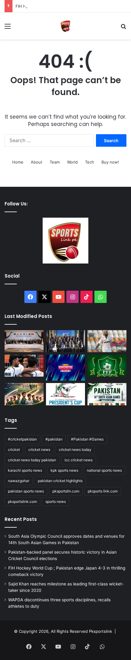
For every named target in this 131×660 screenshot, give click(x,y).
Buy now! (110, 162)
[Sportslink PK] (65, 26)
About (36, 162)
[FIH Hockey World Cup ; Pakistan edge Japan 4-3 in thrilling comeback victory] (24, 366)
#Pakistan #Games (87, 439)
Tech (89, 162)
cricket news (39, 449)
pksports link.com (103, 491)
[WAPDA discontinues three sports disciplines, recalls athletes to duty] (65, 368)
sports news (55, 501)
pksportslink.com (22, 501)
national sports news (104, 470)
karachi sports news (25, 470)
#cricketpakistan (22, 439)
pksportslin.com (65, 491)
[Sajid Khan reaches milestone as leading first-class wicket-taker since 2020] (106, 341)
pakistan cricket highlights (60, 480)
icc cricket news (79, 460)
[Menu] (8, 28)
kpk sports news (64, 470)
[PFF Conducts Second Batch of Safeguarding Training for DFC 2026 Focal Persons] (106, 366)
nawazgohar (18, 480)
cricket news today (75, 449)
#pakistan (53, 439)
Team (55, 162)
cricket (14, 449)
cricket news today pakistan (32, 460)
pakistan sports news (26, 491)
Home (17, 162)
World (72, 162)
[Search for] (123, 28)
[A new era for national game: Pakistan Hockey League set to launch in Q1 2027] (24, 394)
